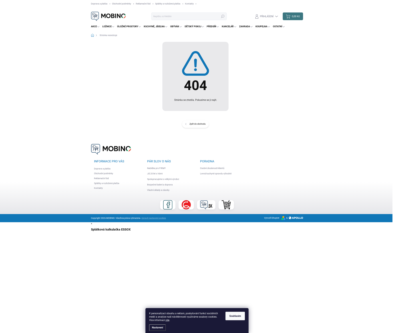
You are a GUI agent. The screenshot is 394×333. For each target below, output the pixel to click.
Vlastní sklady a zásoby (158, 190)
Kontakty (189, 3)
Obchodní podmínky (121, 3)
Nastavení (157, 327)
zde (167, 320)
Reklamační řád (143, 3)
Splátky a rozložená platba (167, 3)
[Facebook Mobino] (167, 204)
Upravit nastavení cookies (153, 218)
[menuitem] (95, 26)
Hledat (222, 16)
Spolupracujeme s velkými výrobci (163, 179)
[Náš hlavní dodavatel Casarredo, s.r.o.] (186, 204)
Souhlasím (235, 316)
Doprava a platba (99, 3)
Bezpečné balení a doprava (160, 184)
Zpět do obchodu (197, 124)
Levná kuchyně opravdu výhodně (215, 173)
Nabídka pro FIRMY (156, 168)
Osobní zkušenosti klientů (212, 168)
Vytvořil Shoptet (271, 218)
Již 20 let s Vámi (155, 173)
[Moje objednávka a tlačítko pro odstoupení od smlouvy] (226, 204)
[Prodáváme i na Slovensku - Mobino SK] (206, 204)
